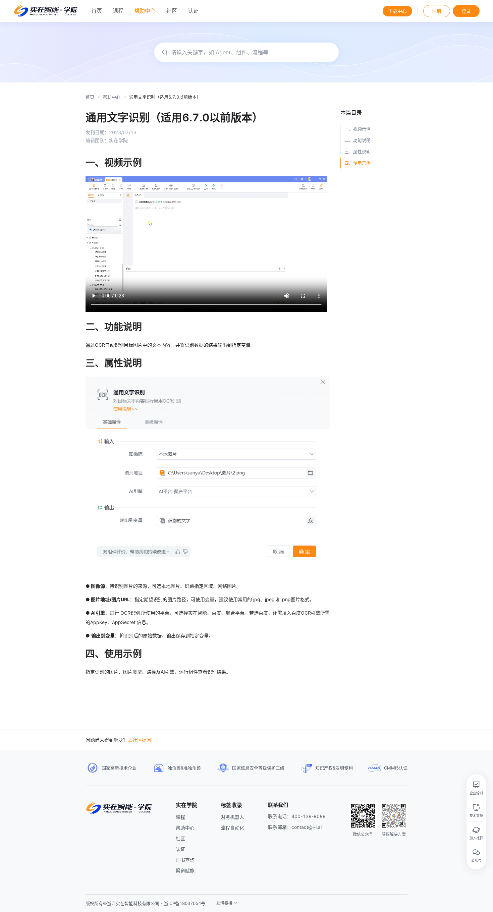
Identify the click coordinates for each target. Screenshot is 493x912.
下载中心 (397, 11)
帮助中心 (111, 97)
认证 (180, 849)
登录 (466, 11)
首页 (90, 97)
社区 (180, 838)
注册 (436, 11)
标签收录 (231, 805)
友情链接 (224, 903)
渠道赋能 (185, 870)
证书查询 (185, 860)
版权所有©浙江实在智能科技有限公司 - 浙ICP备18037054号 (145, 903)
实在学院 (186, 805)
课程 (180, 817)
